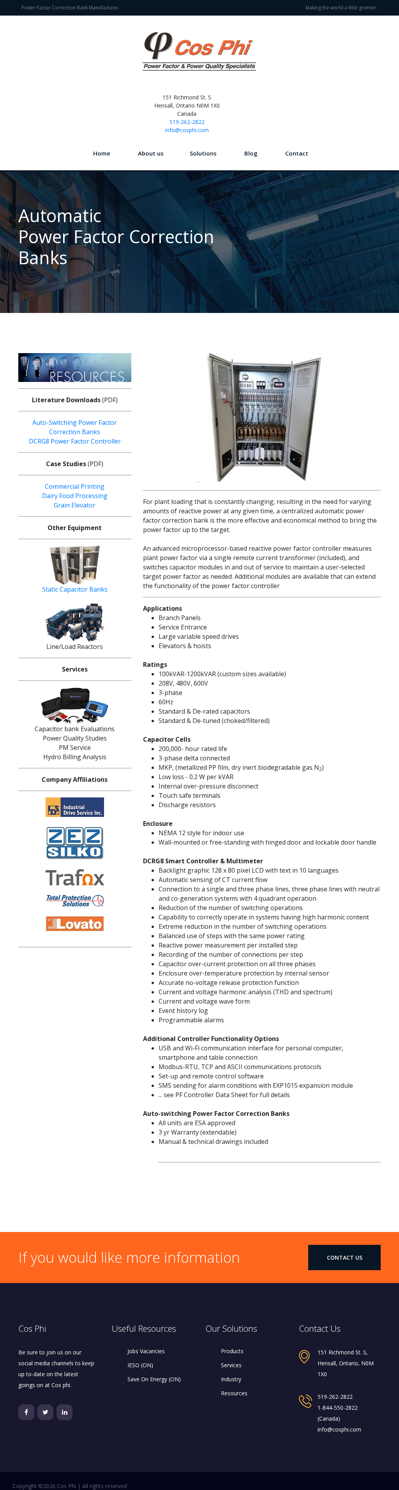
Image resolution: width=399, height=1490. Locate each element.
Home (101, 153)
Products (232, 1351)
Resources (234, 1393)
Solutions (203, 153)
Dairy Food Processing (75, 495)
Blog (251, 153)
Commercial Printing (74, 486)
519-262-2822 (187, 121)
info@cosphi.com (187, 130)
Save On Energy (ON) (154, 1379)
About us (151, 153)
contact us (344, 1257)
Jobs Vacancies (146, 1351)
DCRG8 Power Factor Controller (75, 441)
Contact (296, 153)
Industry (231, 1379)
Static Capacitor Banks (75, 589)
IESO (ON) (140, 1365)
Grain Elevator (74, 505)
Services (231, 1365)
